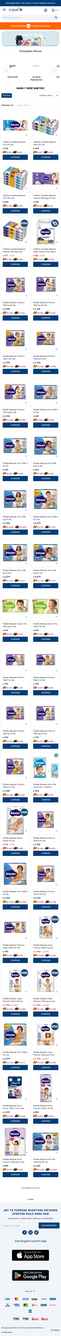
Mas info (30, 1291)
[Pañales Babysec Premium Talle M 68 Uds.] (45, 820)
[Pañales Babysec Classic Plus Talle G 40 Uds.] (45, 606)
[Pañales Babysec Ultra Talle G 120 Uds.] (45, 499)
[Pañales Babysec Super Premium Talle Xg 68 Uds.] (45, 1034)
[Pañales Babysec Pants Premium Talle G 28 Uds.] (45, 1088)
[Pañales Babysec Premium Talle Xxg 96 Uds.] (15, 392)
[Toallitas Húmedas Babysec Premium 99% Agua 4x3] (15, 231)
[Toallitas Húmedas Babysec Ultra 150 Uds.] (45, 124)
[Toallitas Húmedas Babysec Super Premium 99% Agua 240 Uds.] (45, 231)
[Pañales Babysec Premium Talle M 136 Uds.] (45, 873)
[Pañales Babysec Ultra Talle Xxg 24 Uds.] (45, 445)
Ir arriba (30, 1199)
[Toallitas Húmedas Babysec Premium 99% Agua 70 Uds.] (45, 177)
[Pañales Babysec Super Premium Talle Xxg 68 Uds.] (45, 981)
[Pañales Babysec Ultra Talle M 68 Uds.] (15, 873)
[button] (54, 71)
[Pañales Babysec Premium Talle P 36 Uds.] (15, 659)
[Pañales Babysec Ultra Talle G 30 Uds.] (15, 445)
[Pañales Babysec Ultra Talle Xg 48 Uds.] (15, 499)
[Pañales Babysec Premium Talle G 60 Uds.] (15, 766)
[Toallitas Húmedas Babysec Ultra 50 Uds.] (15, 124)
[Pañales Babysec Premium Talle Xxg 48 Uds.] (45, 284)
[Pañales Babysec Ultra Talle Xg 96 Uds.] (15, 552)
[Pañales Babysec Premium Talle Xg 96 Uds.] (45, 338)
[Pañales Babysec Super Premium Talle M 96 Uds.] (45, 927)
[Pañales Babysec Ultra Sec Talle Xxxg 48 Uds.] (45, 1141)
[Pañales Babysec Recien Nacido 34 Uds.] (15, 820)
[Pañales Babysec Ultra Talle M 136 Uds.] (15, 1034)
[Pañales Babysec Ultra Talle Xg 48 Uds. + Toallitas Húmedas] (45, 766)
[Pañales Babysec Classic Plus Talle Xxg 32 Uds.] (15, 606)
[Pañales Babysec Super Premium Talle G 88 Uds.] (15, 981)
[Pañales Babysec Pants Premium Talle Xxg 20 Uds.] (15, 1141)
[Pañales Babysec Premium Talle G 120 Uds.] (15, 338)
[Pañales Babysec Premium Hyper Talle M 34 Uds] (15, 927)
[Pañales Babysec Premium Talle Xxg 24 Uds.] (45, 713)
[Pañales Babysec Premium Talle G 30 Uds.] (45, 659)
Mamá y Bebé (23, 105)
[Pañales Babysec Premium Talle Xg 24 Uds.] (15, 713)
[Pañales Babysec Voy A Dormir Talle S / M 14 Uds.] (15, 1088)
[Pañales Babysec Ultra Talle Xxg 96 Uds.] (45, 552)
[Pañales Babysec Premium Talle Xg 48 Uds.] (15, 284)
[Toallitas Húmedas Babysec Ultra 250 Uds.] (15, 177)
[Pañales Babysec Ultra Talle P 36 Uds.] (45, 392)
